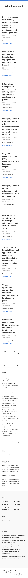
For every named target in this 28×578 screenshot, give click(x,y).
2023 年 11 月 (17, 507)
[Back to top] (26, 576)
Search (18, 366)
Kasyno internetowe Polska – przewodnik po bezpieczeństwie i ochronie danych (10, 378)
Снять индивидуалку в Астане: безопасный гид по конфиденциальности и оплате (10, 425)
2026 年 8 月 (5, 501)
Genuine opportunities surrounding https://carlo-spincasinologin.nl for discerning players (10, 293)
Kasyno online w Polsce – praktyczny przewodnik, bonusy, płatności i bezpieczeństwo (10, 398)
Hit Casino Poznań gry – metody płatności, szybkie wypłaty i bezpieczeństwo (10, 392)
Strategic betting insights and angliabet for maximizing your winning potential (9, 411)
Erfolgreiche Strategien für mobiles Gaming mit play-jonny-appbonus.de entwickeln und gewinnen (9, 92)
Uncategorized (6, 37)
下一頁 (17, 354)
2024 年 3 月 (17, 504)
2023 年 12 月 (5, 507)
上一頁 (4, 351)
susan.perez (7, 35)
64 (8, 354)
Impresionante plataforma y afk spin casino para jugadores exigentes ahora (10, 405)
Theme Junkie (18, 575)
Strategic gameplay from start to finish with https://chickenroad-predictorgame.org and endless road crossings (10, 127)
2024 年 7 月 (17, 501)
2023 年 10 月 (5, 509)
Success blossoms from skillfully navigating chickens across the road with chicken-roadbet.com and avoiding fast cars (10, 25)
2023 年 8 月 (17, 509)
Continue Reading (7, 43)
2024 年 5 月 (5, 504)
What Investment (14, 6)
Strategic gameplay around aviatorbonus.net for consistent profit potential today (10, 191)
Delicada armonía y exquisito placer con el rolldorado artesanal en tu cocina (10, 418)
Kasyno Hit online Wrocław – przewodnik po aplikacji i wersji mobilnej (10, 385)
